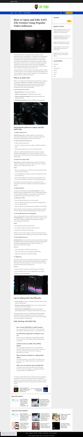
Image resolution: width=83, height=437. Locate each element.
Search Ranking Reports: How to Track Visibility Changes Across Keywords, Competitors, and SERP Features (24, 403)
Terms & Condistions (53, 433)
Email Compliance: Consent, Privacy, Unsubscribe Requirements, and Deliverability (61, 48)
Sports (55, 74)
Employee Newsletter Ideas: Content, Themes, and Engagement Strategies (62, 42)
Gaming (55, 70)
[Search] (64, 13)
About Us (35, 433)
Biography (56, 64)
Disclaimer (40, 433)
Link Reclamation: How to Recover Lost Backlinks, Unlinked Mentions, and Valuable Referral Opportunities (45, 402)
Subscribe (70, 12)
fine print (5, 433)
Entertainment (27, 12)
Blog (55, 66)
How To (20, 12)
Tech (16, 12)
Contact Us (31, 433)
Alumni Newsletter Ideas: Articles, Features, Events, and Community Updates (61, 54)
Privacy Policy (45, 433)
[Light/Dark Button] (62, 12)
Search (56, 18)
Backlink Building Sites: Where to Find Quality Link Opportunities (65, 425)
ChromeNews (46, 435)
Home (11, 12)
